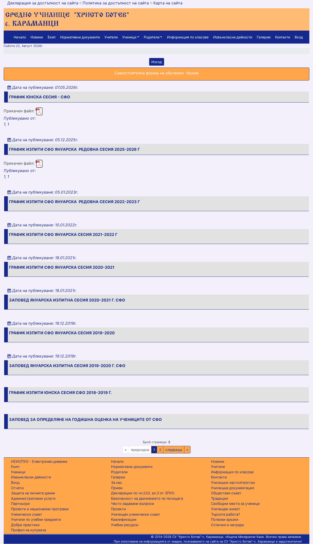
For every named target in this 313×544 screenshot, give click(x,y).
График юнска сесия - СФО (39, 96)
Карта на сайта (167, 2)
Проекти (118, 509)
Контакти (282, 37)
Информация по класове (188, 37)
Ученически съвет (26, 514)
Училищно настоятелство (233, 482)
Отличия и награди (227, 525)
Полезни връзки (224, 519)
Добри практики (25, 525)
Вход (299, 37)
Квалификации (123, 519)
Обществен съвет (226, 493)
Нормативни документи (80, 37)
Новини (37, 37)
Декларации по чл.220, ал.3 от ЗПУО (142, 493)
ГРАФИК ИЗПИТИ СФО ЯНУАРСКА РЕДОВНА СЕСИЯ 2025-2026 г (74, 149)
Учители (111, 37)
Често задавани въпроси (132, 503)
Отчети (17, 488)
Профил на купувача (28, 530)
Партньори (20, 503)
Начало (20, 37)
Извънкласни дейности (232, 37)
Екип (52, 37)
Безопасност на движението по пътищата (147, 498)
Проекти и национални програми (40, 509)
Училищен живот (225, 509)
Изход (156, 62)
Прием (117, 488)
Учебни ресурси (124, 525)
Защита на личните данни (33, 493)
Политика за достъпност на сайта (116, 2)
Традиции (219, 498)
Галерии (263, 37)
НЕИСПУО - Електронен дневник (39, 461)
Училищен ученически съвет (135, 514)
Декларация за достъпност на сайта (42, 2)
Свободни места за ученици (235, 503)
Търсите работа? (225, 514)
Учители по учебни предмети (36, 519)
